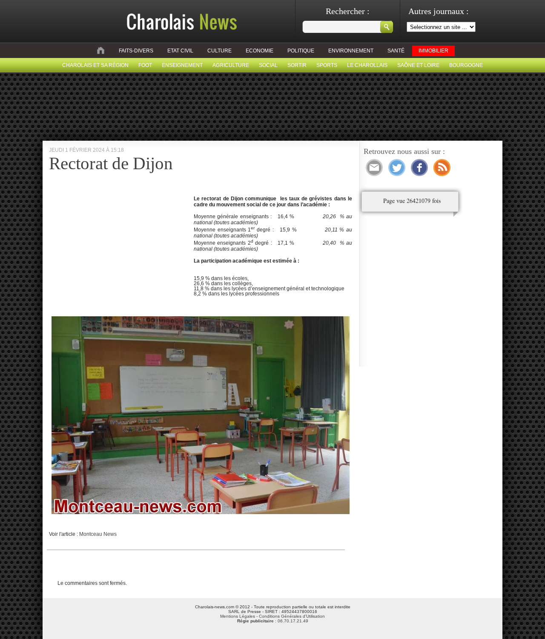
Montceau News (98, 534)
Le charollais (367, 65)
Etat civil (180, 51)
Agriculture (230, 65)
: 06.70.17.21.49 (272, 621)
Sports (326, 65)
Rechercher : (348, 11)
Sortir (297, 65)
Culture (219, 51)
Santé (395, 51)
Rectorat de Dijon (111, 163)
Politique (300, 51)
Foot (145, 65)
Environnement (350, 51)
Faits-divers (136, 51)
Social (268, 65)
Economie (259, 51)
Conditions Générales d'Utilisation (292, 616)
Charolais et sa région (95, 65)
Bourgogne (466, 65)
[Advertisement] (120, 255)
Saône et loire (418, 65)
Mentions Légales (237, 616)
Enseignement (182, 65)
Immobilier (433, 51)
